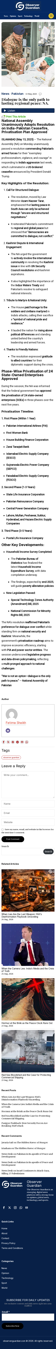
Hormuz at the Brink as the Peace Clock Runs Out (26, 1023)
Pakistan (17, 93)
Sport (20, 16)
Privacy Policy (8, 1243)
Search (5, 846)
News (6, 16)
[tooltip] (3, 742)
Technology (28, 16)
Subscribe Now (12, 1326)
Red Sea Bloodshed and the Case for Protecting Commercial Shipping (26, 1076)
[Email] (8, 730)
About (4, 1233)
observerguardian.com (14, 1341)
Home (4, 1228)
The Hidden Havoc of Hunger (32, 1142)
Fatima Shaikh (16, 723)
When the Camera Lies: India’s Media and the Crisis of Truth (27, 970)
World (36, 16)
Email (6, 1312)
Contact (5, 1238)
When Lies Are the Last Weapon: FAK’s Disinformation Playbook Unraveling (21, 915)
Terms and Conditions (12, 1248)
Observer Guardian (34, 1184)
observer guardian (11, 757)
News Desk (7, 1154)
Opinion (13, 16)
